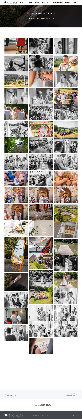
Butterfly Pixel (45, 415)
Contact (74, 2)
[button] (16, 46)
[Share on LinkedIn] (49, 405)
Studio (48, 2)
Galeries (43, 2)
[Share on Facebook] (41, 405)
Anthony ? (36, 2)
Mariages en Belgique (35, 18)
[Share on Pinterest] (47, 405)
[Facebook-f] (73, 415)
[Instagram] (76, 415)
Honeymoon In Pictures (58, 2)
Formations (67, 2)
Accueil (30, 2)
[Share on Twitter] (44, 405)
